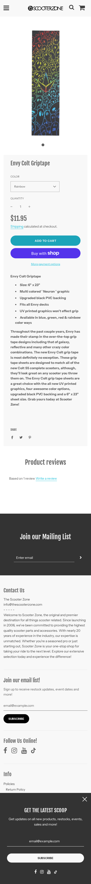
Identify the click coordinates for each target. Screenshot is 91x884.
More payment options (45, 264)
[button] (43, 144)
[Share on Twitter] (21, 437)
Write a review (46, 478)
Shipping (16, 226)
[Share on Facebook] (13, 437)
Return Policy (15, 789)
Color (14, 176)
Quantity (17, 198)
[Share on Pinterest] (30, 437)
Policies (9, 784)
